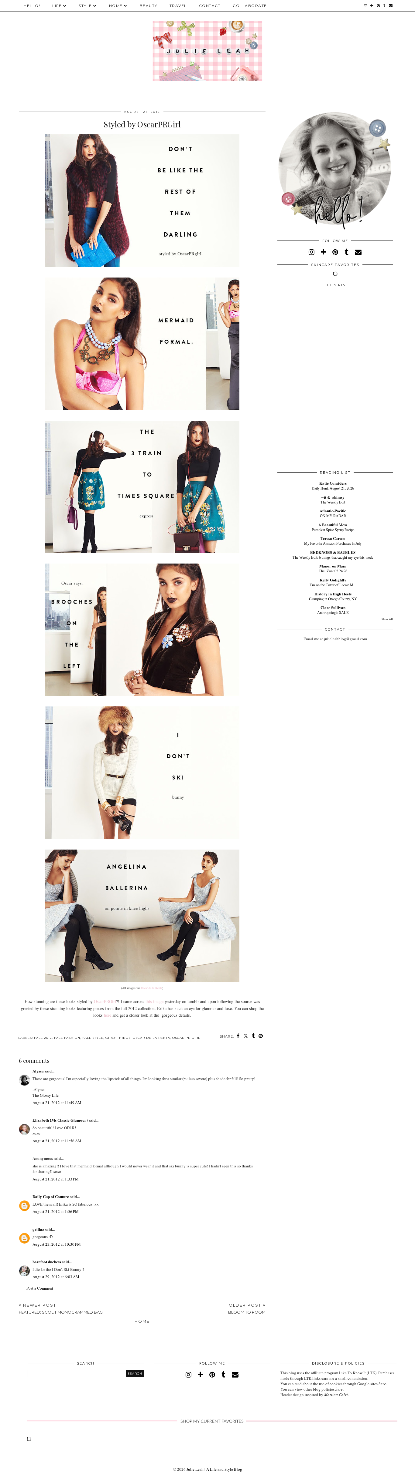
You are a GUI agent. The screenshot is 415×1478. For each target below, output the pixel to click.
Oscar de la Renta (151, 988)
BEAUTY (148, 5)
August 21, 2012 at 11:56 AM (57, 1140)
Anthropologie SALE (333, 612)
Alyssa (38, 1071)
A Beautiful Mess (332, 524)
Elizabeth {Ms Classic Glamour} (60, 1120)
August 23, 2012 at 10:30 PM (57, 1244)
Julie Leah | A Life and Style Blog (214, 1469)
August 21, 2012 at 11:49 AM (57, 1102)
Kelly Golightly (333, 580)
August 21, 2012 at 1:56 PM (56, 1211)
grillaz (38, 1229)
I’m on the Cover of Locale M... (333, 584)
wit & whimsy (333, 497)
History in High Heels (333, 594)
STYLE (85, 5)
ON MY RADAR (333, 515)
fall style (92, 1038)
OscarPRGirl (105, 1001)
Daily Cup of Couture (51, 1196)
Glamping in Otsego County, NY (333, 598)
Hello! (32, 5)
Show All (387, 619)
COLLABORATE (250, 5)
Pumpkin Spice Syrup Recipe (333, 529)
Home (142, 1321)
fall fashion (67, 1038)
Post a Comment (39, 1288)
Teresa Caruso (333, 538)
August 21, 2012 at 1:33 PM (56, 1179)
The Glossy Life (46, 1095)
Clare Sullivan (333, 607)
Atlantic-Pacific (333, 510)
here (107, 1015)
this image (154, 1001)
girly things (118, 1038)
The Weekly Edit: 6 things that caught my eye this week (333, 557)
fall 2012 (43, 1038)
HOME (116, 5)
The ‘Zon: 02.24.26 (333, 570)
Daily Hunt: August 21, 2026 (333, 488)
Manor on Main (332, 566)
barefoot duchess (47, 1261)
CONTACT (210, 5)
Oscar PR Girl (186, 1038)
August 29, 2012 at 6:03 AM (56, 1276)
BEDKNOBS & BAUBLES (332, 552)
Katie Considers (333, 483)
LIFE (57, 5)
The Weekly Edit (333, 502)
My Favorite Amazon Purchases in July (333, 543)
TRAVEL (178, 5)
